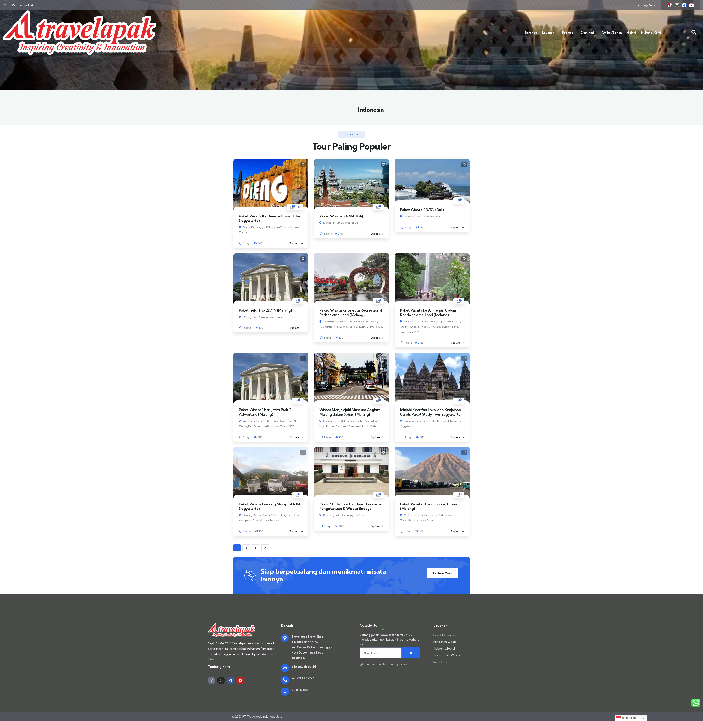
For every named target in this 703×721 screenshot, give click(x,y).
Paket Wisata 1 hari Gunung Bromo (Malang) (429, 506)
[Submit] (411, 652)
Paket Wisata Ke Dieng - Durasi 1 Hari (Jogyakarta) (270, 218)
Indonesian (628, 717)
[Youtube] (691, 5)
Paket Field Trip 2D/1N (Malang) (265, 310)
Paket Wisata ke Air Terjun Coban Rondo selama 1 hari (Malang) (428, 312)
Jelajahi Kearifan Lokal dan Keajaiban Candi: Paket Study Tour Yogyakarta (430, 411)
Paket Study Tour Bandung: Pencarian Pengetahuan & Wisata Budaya (350, 506)
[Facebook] (684, 5)
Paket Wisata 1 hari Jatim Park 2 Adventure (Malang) (265, 411)
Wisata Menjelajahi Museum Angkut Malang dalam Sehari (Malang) (349, 411)
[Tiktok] (669, 5)
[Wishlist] (303, 164)
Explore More (442, 573)
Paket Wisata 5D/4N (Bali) (341, 216)
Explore (294, 243)
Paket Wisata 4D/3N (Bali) (422, 209)
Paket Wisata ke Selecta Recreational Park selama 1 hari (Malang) (350, 312)
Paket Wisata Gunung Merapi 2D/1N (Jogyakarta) (269, 506)
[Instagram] (677, 5)
